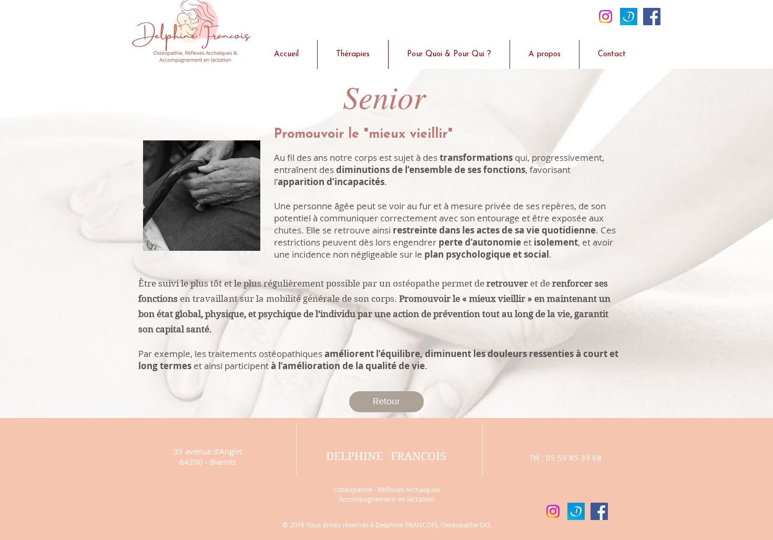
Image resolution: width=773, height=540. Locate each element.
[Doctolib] (628, 16)
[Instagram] (605, 16)
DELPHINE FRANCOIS (386, 456)
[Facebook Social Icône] (651, 16)
